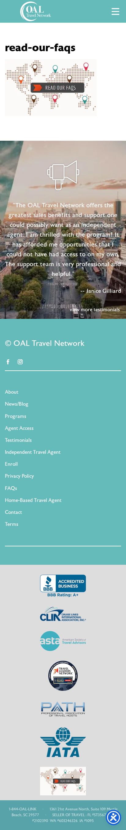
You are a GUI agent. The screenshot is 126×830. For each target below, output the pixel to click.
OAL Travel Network (35, 11)
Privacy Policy (19, 476)
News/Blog (16, 404)
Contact (13, 512)
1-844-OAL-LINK (22, 809)
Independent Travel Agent (33, 452)
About (11, 392)
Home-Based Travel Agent (33, 500)
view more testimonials (95, 310)
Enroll (11, 464)
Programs (15, 416)
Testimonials (18, 440)
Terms (11, 524)
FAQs (11, 488)
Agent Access (19, 428)
